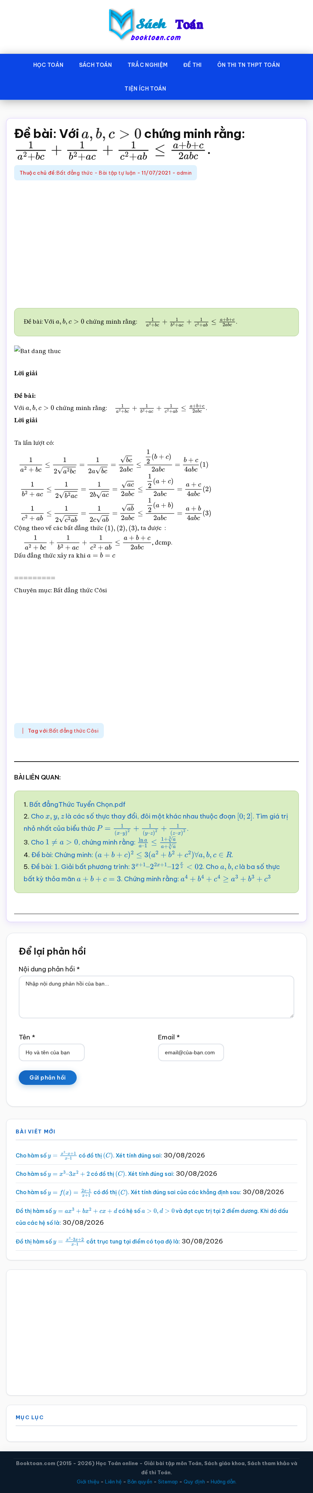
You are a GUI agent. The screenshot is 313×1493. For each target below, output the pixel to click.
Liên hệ (113, 1481)
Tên (27, 1037)
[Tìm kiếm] (185, 87)
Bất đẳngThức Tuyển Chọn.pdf (77, 804)
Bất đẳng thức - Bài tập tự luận (96, 173)
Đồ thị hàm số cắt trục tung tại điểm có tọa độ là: (98, 1241)
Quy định (194, 1481)
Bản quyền (139, 1481)
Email (169, 1037)
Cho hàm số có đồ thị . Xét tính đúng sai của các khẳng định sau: (128, 1192)
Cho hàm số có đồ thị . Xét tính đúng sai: (89, 1155)
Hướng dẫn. (224, 1481)
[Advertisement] (156, 245)
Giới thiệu (88, 1481)
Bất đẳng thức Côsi (73, 731)
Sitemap (168, 1481)
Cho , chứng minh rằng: (99, 842)
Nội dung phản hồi (49, 969)
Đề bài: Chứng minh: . (132, 855)
